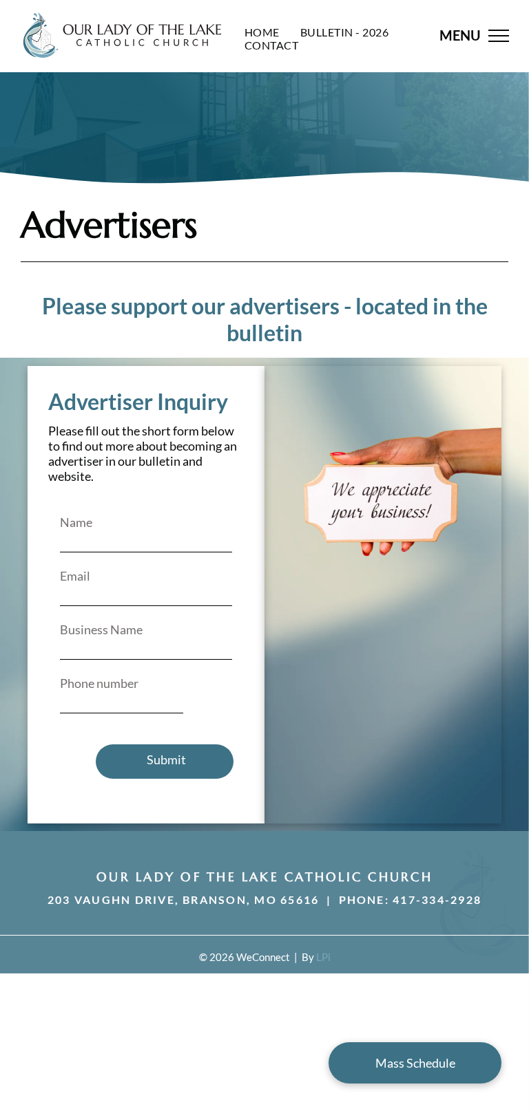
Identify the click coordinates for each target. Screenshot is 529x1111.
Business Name (101, 629)
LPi (323, 957)
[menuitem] (262, 32)
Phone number (99, 683)
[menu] (499, 36)
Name (76, 522)
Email (75, 575)
